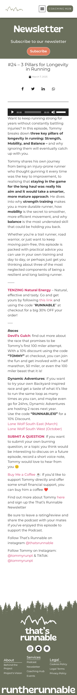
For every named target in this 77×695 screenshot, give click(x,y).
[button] (42, 9)
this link (46, 300)
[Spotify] (38, 648)
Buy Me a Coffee (21, 475)
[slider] (61, 111)
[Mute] (53, 112)
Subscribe (38, 51)
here (61, 497)
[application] (38, 112)
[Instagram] (30, 648)
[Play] (12, 112)
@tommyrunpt (20, 556)
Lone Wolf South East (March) (33, 424)
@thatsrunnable (39, 543)
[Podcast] (47, 648)
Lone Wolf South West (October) (35, 429)
